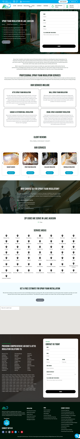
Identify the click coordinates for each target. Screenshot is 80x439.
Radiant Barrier (30, 414)
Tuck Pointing (63, 427)
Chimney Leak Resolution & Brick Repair (69, 422)
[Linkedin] (15, 432)
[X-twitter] (19, 432)
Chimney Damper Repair (66, 417)
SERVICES (19, 5)
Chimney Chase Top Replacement (68, 419)
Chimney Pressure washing (66, 429)
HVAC (33, 5)
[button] (27, 5)
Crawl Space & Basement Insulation (58, 112)
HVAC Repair (46, 413)
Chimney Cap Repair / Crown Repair (68, 415)
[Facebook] (3, 432)
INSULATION (27, 5)
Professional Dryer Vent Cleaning (50, 418)
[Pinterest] (22, 432)
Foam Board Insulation (31, 410)
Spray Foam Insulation (31, 416)
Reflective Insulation (31, 412)
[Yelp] (12, 432)
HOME (14, 5)
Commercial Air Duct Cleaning (50, 416)
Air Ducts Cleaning (47, 415)
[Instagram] (6, 432)
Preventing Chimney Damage (67, 431)
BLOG (30, 6)
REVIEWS (46, 5)
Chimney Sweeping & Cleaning (67, 412)
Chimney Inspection (65, 410)
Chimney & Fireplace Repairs (67, 420)
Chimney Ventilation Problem (67, 424)
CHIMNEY (39, 5)
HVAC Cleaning (47, 411)
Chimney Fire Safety (65, 426)
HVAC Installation (47, 409)
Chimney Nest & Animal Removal (67, 413)
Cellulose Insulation (31, 417)
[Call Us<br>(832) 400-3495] (3, 2)
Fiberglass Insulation (31, 419)
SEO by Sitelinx (60, 436)
